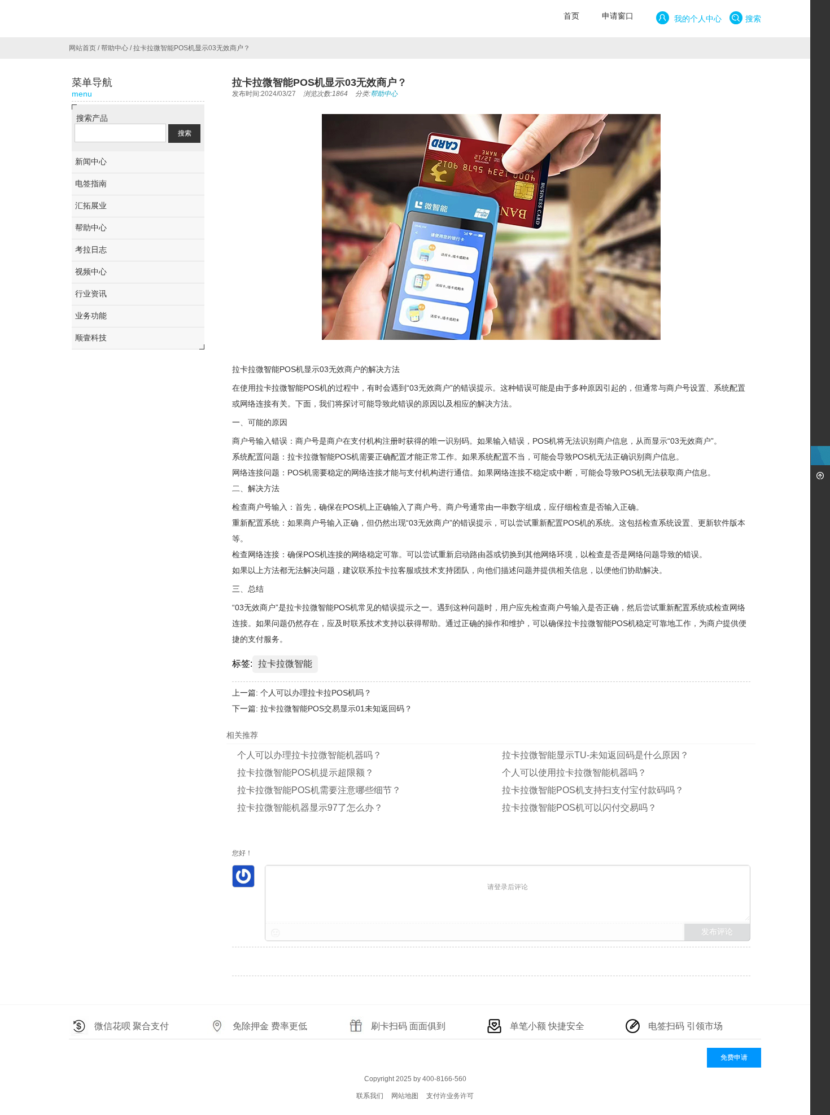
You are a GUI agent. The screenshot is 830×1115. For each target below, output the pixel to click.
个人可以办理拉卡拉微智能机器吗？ (309, 755)
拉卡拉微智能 (285, 663)
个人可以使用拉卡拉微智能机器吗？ (574, 772)
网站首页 (82, 48)
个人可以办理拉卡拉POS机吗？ (316, 692)
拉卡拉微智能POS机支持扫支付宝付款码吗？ (593, 790)
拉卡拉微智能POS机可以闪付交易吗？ (579, 807)
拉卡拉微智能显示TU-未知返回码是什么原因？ (595, 755)
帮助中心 (114, 48)
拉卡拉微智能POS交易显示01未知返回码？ (336, 708)
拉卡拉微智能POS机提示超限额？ (305, 772)
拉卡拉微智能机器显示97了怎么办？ (310, 807)
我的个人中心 (697, 18)
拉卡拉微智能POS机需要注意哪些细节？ (319, 790)
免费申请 (734, 1057)
